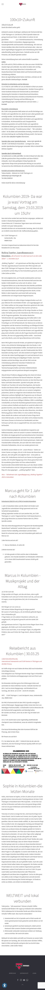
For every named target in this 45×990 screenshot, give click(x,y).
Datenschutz (24, 973)
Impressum (12, 973)
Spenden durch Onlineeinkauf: (11, 153)
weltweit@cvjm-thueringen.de (11, 176)
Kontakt (24, 79)
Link (3, 158)
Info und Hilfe (18, 156)
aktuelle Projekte (15, 137)
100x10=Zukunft (22, 19)
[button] (3, 4)
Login (34, 973)
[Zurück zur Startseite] (22, 4)
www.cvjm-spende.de (34, 141)
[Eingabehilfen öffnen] (4, 985)
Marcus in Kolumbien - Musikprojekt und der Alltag (22, 581)
